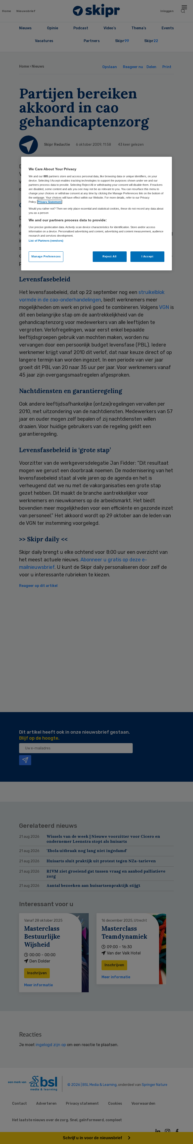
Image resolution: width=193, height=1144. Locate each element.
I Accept (147, 256)
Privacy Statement (50, 201)
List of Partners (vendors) (46, 240)
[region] (96, 213)
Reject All (110, 256)
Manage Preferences (46, 256)
